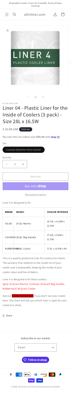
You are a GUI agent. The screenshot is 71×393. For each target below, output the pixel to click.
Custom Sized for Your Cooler (25, 150)
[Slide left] (28, 97)
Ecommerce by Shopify (49, 386)
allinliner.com (24, 386)
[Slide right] (43, 97)
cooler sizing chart (22, 295)
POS (33, 386)
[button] (7, 14)
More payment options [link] (35, 194)
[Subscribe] (53, 347)
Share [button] (9, 315)
